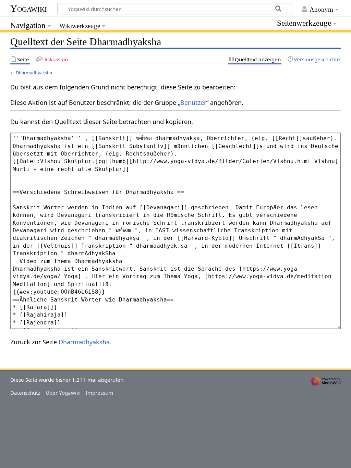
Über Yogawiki (63, 392)
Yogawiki (28, 8)
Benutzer (193, 102)
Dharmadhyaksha (34, 73)
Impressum (99, 392)
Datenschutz (25, 392)
